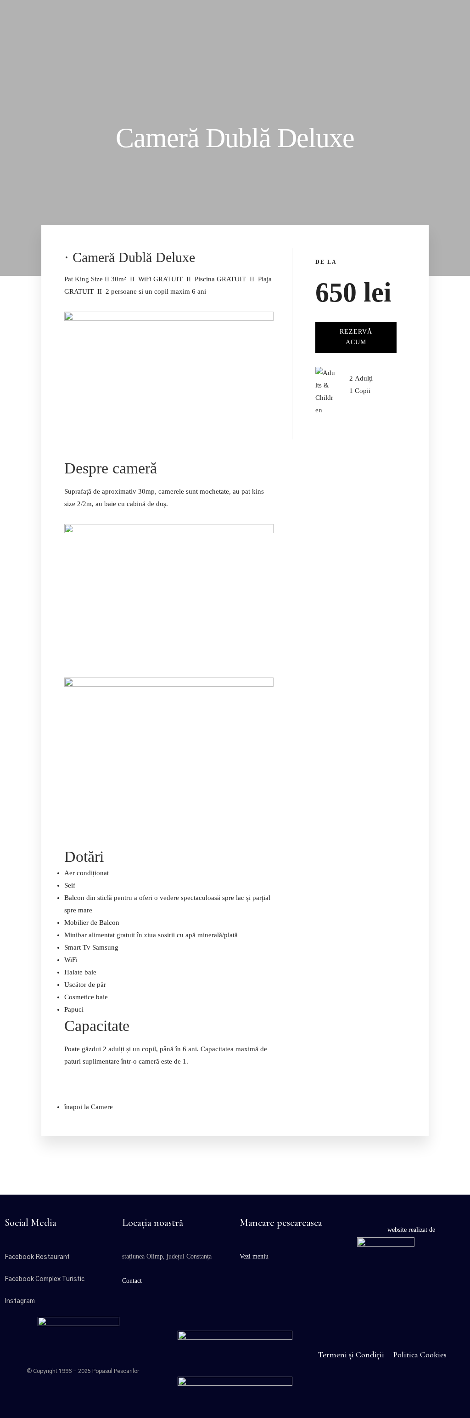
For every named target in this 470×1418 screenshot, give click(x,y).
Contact (132, 1280)
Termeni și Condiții (351, 1355)
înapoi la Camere (88, 1106)
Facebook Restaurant (37, 1257)
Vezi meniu (254, 1256)
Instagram (20, 1301)
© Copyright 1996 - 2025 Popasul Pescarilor (83, 1371)
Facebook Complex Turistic (44, 1279)
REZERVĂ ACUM (356, 336)
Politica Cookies (420, 1355)
